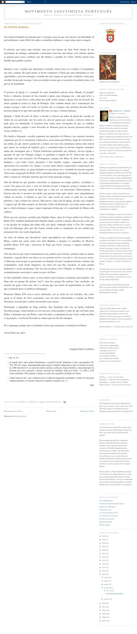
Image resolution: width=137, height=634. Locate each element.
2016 (104, 564)
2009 (104, 614)
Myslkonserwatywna (106, 519)
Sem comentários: (54, 402)
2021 (104, 546)
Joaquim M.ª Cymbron (121, 111)
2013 (104, 574)
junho (106, 581)
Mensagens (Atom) (19, 416)
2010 (104, 610)
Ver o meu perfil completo (111, 157)
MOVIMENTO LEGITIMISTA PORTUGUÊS (68, 11)
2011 (104, 607)
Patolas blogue (104, 525)
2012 (104, 603)
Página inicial (51, 411)
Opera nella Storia (105, 522)
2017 (104, 560)
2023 (104, 539)
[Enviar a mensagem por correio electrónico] (64, 402)
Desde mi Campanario (107, 506)
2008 (104, 617)
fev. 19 (109, 590)
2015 (104, 567)
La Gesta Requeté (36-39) (108, 512)
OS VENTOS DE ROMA (16, 27)
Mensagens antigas (87, 411)
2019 (104, 553)
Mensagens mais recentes (13, 411)
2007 (104, 620)
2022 (104, 543)
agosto (107, 577)
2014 (104, 571)
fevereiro (107, 588)
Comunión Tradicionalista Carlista (111, 503)
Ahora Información (106, 500)
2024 (104, 536)
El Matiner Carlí (105, 509)
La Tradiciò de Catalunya (108, 515)
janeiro (107, 599)
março (106, 584)
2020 (104, 550)
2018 (104, 557)
